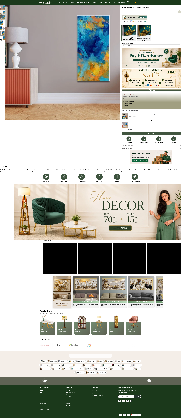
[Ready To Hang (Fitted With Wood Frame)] (129, 33)
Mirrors (77, 2)
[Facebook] (119, 401)
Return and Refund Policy (71, 392)
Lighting (114, 2)
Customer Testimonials (70, 401)
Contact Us (68, 403)
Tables (72, 2)
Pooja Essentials (121, 2)
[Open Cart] (141, 2)
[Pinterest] (131, 401)
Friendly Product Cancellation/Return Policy (133, 146)
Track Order (96, 390)
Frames (41, 405)
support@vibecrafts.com (98, 395)
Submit (137, 396)
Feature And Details (128, 145)
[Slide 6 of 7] (2, 33)
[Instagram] (123, 401)
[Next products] (160, 291)
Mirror (41, 394)
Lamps (101, 2)
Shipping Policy (69, 394)
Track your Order (69, 405)
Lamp (41, 398)
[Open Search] (138, 2)
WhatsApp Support (97, 392)
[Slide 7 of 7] (2, 38)
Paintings (59, 2)
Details (144, 21)
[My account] (135, 2)
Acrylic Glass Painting (44, 409)
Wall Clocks (96, 2)
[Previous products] (74, 291)
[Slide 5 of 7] (2, 28)
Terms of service (69, 398)
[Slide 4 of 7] (2, 22)
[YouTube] (127, 401)
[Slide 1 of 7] (2, 7)
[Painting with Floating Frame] (144, 33)
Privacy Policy (69, 396)
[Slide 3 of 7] (2, 17)
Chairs (89, 2)
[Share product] (179, 11)
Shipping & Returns (127, 148)
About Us (68, 390)
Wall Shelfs (107, 2)
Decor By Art (66, 2)
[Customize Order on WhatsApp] (151, 157)
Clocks (41, 407)
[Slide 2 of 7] (2, 12)
